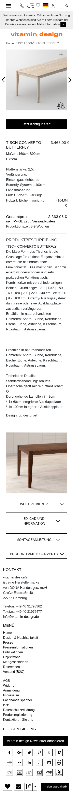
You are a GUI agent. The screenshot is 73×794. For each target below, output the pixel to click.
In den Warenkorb (55, 786)
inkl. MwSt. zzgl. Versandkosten (30, 221)
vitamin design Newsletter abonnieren (35, 741)
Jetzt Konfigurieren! (36, 124)
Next (69, 80)
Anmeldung (11, 690)
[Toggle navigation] (8, 6)
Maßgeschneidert (15, 662)
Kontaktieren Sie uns (18, 719)
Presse (8, 642)
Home (10, 43)
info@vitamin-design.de (21, 617)
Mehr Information (48, 24)
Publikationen (13, 652)
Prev (4, 79)
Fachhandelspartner (17, 700)
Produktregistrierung (17, 714)
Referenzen (11, 667)
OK (63, 25)
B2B (6, 705)
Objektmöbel (12, 657)
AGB (6, 680)
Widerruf (9, 685)
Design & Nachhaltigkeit (20, 637)
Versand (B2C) (13, 671)
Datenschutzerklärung (19, 710)
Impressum (11, 695)
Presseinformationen (18, 647)
